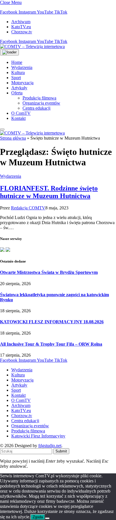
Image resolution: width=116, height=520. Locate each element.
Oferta (17, 92)
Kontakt (18, 118)
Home (16, 62)
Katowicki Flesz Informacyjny (38, 436)
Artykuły (19, 87)
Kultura (18, 72)
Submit (61, 451)
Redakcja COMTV (28, 207)
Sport (16, 77)
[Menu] (2, 129)
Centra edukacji (36, 108)
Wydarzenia (21, 67)
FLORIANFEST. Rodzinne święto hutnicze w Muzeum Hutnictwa (49, 192)
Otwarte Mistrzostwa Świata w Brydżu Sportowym (49, 272)
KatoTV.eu (21, 26)
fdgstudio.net (49, 445)
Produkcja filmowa (39, 98)
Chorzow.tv (21, 31)
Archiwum (20, 21)
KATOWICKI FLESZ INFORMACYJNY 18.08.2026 (52, 321)
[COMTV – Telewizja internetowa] (32, 46)
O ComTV (21, 113)
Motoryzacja (22, 82)
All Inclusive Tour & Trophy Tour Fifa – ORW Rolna (51, 344)
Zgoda (38, 517)
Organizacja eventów (41, 103)
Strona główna (13, 138)
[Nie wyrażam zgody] (47, 518)
